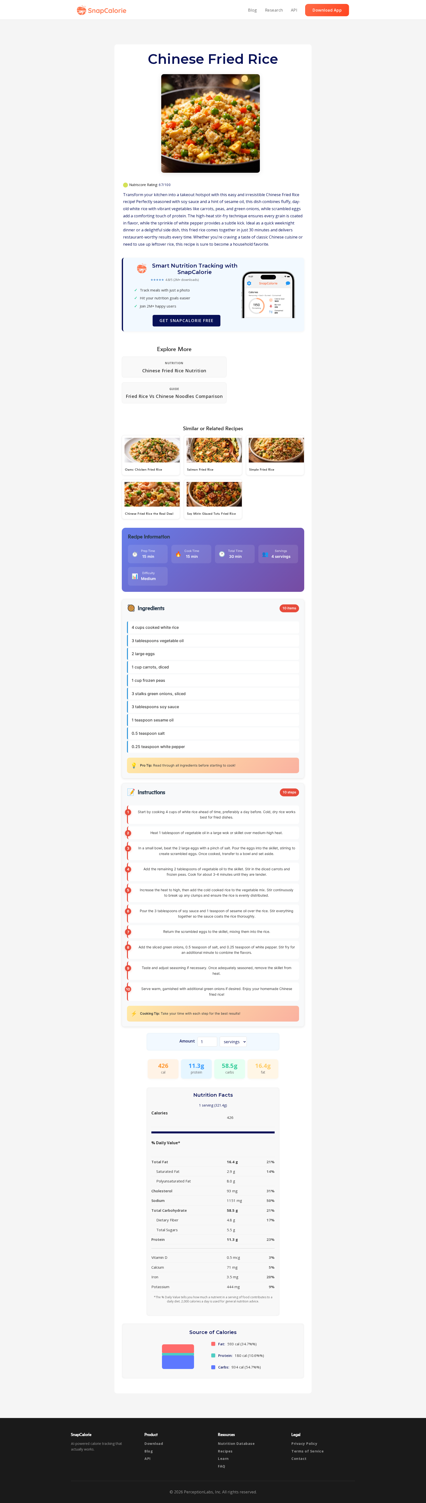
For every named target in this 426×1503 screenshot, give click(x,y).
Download (153, 1443)
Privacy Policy (304, 1443)
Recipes (225, 1451)
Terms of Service (307, 1451)
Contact (299, 1458)
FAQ (221, 1466)
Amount (187, 1041)
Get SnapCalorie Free (186, 320)
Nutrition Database (236, 1443)
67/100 (165, 184)
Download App (327, 10)
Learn (223, 1458)
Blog (252, 10)
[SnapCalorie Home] (102, 10)
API (294, 10)
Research (274, 10)
